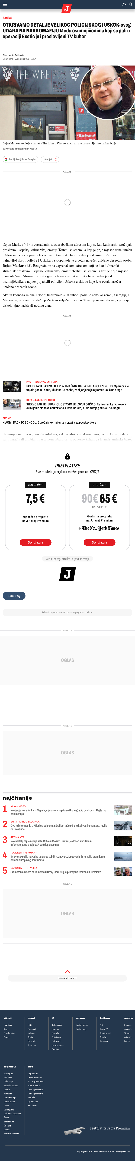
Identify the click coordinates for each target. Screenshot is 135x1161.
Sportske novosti (11, 1085)
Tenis (30, 1037)
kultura (105, 1018)
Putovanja (56, 1041)
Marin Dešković (16, 55)
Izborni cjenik (34, 1085)
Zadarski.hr (9, 1121)
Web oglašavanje (35, 1089)
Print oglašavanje (35, 1093)
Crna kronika (9, 1033)
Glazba (103, 1037)
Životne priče (58, 1045)
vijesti (8, 1018)
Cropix (6, 1129)
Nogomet (32, 1029)
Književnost (105, 1033)
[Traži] (130, 4)
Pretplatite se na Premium (110, 1128)
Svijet (6, 1029)
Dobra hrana (9, 1101)
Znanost (55, 1029)
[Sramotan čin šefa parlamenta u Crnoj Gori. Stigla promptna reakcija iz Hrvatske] (123, 871)
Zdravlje (55, 1033)
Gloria (6, 1105)
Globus (7, 1089)
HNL (30, 1025)
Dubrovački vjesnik (12, 1113)
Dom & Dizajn (10, 1097)
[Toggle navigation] (5, 4)
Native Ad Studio (11, 1133)
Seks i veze (56, 1037)
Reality (127, 1041)
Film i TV (104, 1029)
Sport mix (32, 1045)
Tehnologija (57, 1025)
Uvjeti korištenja (35, 1077)
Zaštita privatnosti (36, 1081)
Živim (6, 1117)
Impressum (33, 1073)
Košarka (31, 1033)
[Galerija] (67, 103)
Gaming (55, 1049)
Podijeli (48, 159)
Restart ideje (81, 1029)
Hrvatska (8, 1025)
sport (32, 1018)
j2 (53, 1018)
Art (101, 1025)
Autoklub (8, 1093)
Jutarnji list (8, 1073)
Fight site (32, 1041)
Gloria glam (9, 1109)
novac (80, 1018)
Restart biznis (82, 1025)
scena (128, 1018)
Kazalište (104, 1041)
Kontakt (31, 1097)
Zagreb (7, 1037)
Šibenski (7, 1125)
